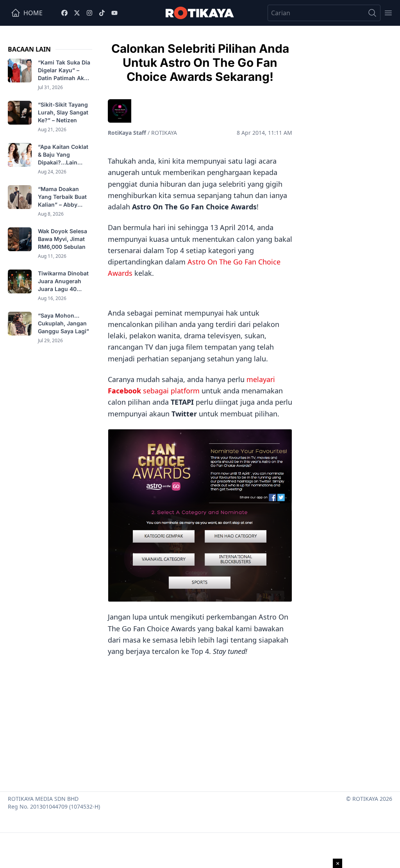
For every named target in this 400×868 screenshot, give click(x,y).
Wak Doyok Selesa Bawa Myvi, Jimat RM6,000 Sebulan (62, 239)
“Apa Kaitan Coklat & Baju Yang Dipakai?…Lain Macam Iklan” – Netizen (63, 154)
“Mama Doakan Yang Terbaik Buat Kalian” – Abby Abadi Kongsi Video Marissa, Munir (64, 197)
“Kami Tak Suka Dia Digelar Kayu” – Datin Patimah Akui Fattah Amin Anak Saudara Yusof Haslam (64, 70)
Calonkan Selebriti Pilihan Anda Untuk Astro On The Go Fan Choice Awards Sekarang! (200, 62)
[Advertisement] (200, 721)
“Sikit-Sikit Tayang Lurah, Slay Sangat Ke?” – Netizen (63, 112)
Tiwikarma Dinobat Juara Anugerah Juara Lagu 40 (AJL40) (63, 281)
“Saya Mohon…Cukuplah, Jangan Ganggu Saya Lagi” (64, 323)
